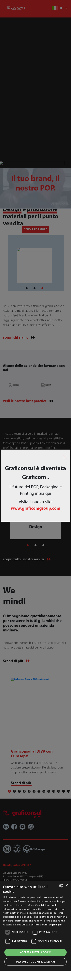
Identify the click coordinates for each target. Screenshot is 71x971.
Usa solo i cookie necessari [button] (35, 961)
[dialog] (35, 926)
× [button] (66, 885)
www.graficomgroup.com (35, 508)
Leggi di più (55, 925)
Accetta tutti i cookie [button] (35, 952)
